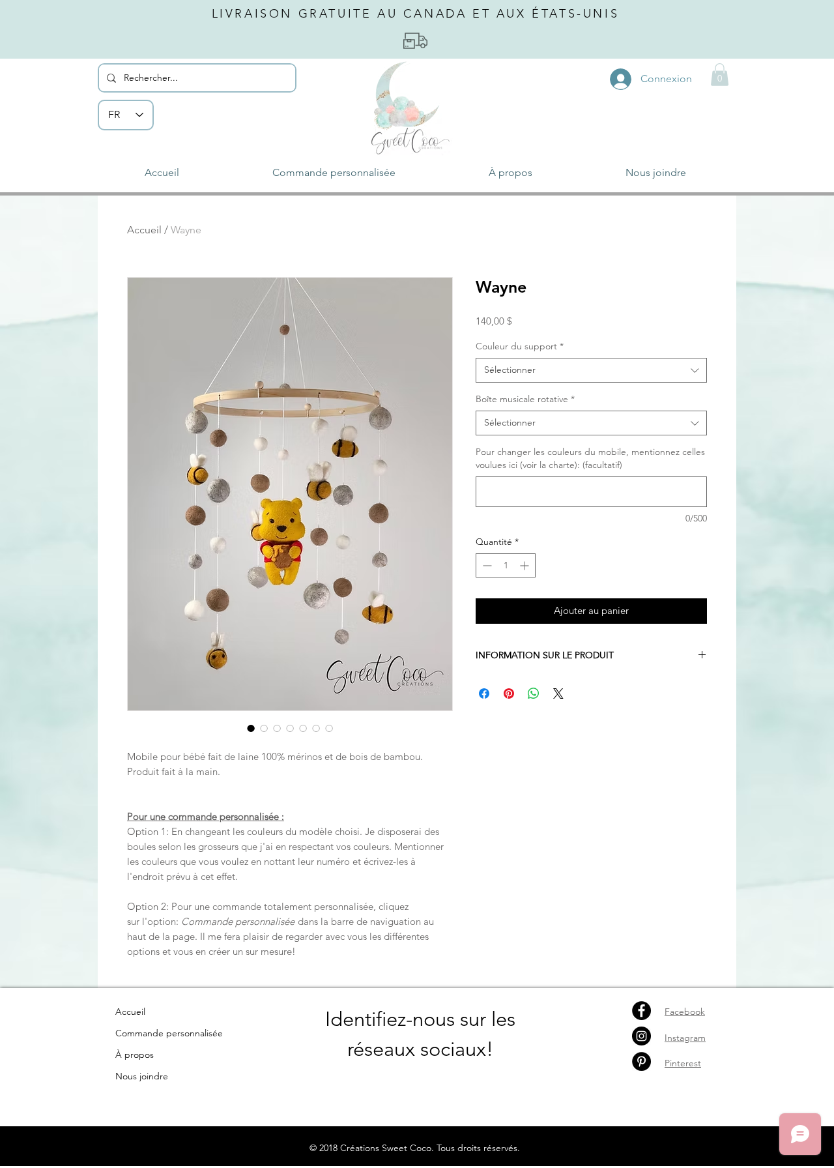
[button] (719, 74)
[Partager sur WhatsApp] (533, 693)
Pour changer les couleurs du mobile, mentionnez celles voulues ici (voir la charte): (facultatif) (590, 458)
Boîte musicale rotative (525, 399)
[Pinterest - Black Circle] (641, 1061)
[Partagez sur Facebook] (484, 693)
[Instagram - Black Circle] (641, 1036)
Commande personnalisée (169, 1033)
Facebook (685, 1011)
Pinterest (683, 1063)
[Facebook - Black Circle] (641, 1010)
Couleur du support (520, 346)
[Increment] (525, 565)
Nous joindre (141, 1076)
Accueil (144, 230)
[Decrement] (486, 565)
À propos (134, 1054)
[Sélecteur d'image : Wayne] (250, 728)
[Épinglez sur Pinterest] (509, 693)
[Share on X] (558, 693)
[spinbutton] (505, 565)
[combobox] (591, 370)
